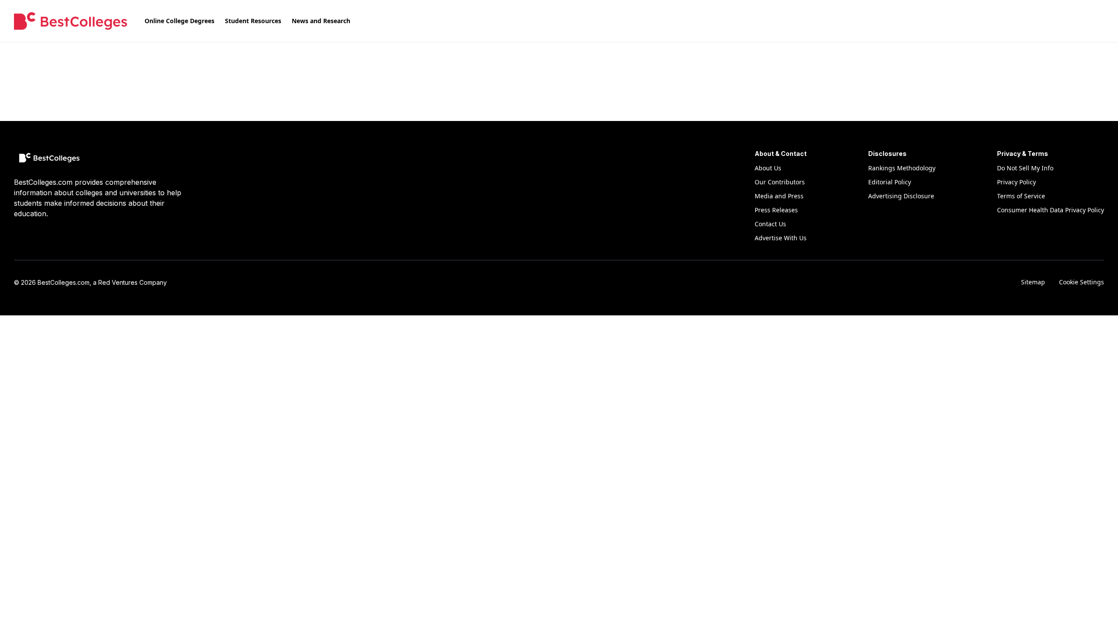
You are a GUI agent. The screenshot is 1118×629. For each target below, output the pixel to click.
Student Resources (253, 21)
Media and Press (779, 196)
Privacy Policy (1016, 182)
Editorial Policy (889, 182)
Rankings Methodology (901, 168)
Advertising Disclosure (901, 196)
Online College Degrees (179, 21)
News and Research (321, 21)
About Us (768, 168)
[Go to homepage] (70, 21)
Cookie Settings (1081, 282)
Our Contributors (780, 182)
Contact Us (770, 224)
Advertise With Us (781, 238)
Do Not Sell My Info (1025, 168)
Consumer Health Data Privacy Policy (1050, 210)
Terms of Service (1021, 196)
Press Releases (776, 210)
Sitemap (1033, 282)
